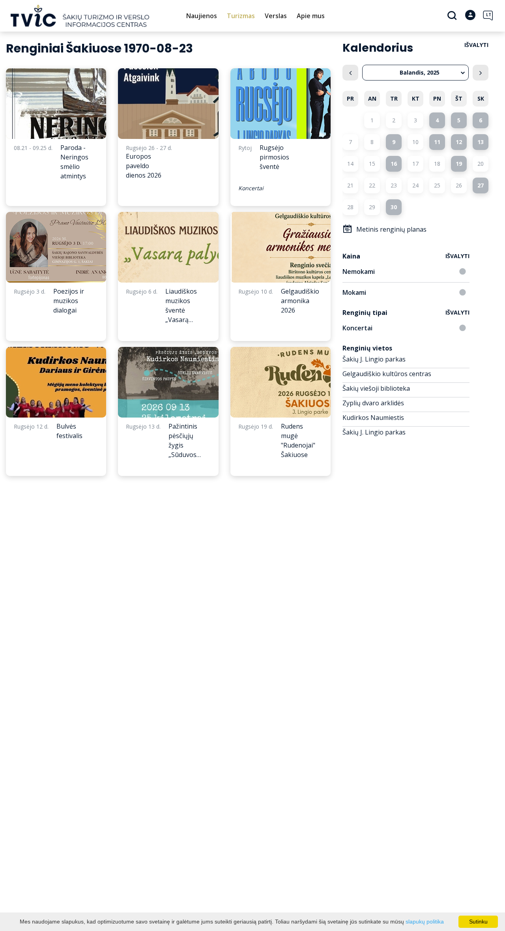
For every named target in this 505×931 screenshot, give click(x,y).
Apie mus (311, 15)
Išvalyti (476, 45)
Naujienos (201, 15)
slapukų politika (425, 921)
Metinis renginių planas (391, 229)
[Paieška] (453, 16)
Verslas (276, 15)
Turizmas (241, 15)
